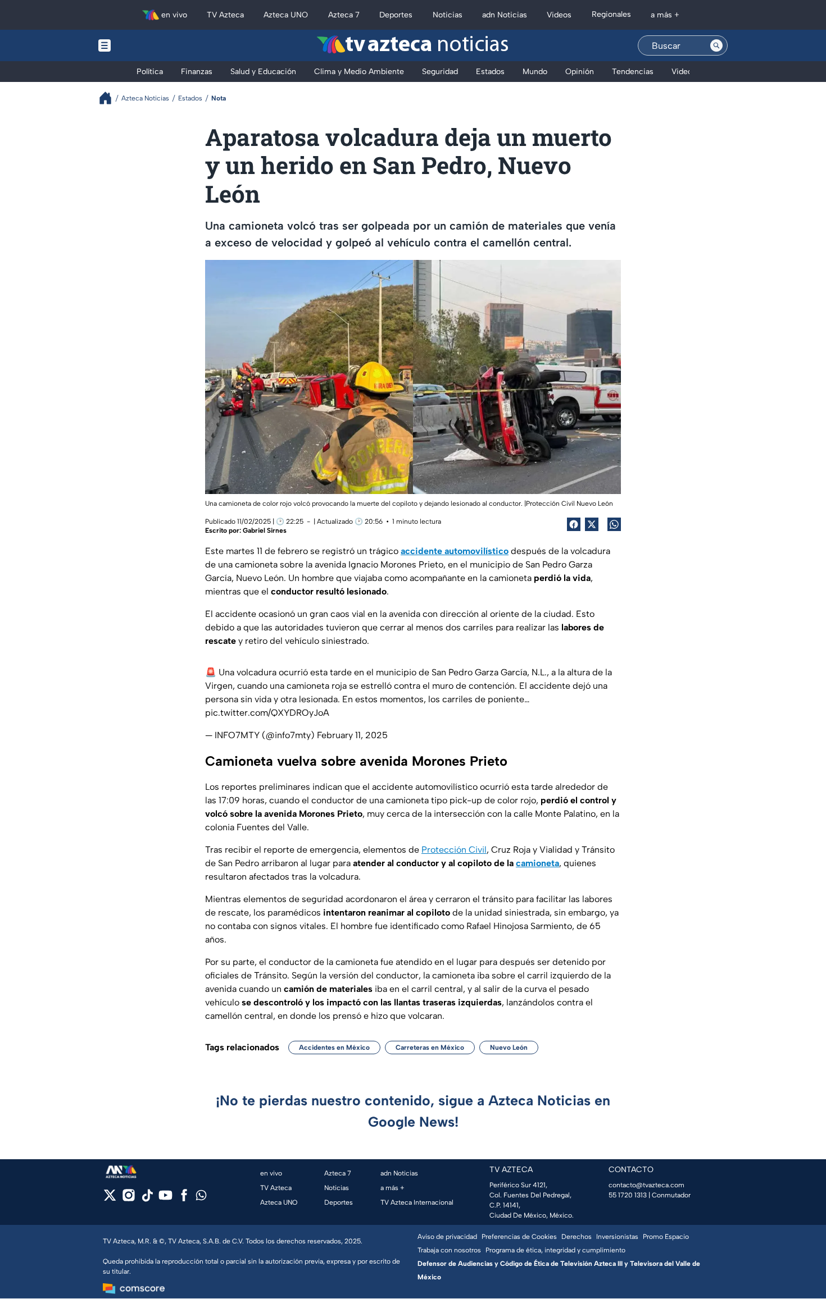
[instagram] (128, 1198)
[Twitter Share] (591, 524)
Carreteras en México (430, 1047)
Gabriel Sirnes (265, 530)
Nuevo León (509, 1047)
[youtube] (165, 1198)
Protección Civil (454, 849)
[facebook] (184, 1198)
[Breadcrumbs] (109, 98)
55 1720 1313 (628, 1195)
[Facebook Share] (573, 524)
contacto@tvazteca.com (646, 1185)
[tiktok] (147, 1198)
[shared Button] (614, 524)
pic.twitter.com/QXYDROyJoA (267, 712)
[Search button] (716, 45)
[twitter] (110, 1198)
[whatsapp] (201, 1197)
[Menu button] (143, 45)
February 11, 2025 (352, 735)
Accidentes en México (334, 1047)
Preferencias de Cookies (519, 1237)
